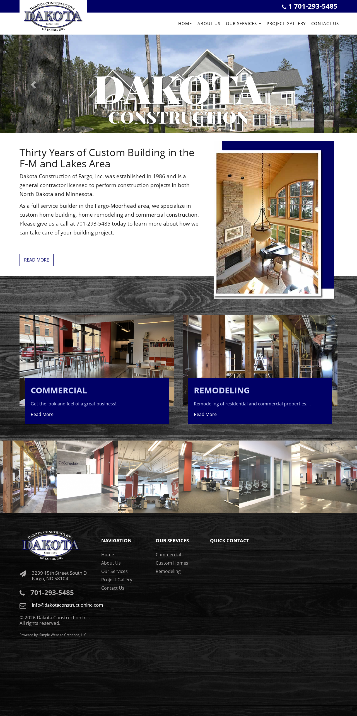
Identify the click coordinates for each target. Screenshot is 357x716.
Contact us (325, 23)
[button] (27, 83)
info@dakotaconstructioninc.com (67, 605)
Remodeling (168, 571)
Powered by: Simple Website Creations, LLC (53, 634)
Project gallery (286, 23)
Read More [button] (36, 260)
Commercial (168, 554)
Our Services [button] (242, 23)
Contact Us (112, 588)
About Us (208, 23)
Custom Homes (172, 563)
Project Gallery (116, 580)
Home (185, 23)
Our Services (114, 571)
